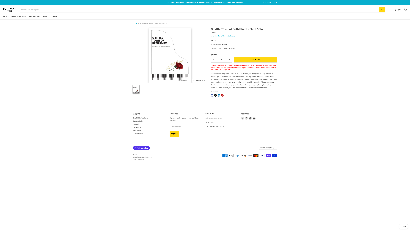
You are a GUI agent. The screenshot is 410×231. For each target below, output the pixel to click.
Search (135, 155)
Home (135, 23)
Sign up (174, 133)
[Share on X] (215, 95)
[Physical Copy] (217, 51)
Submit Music (137, 130)
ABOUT (45, 16)
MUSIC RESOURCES (18, 16)
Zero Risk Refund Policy (140, 118)
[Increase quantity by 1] (229, 60)
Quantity (214, 55)
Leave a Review (138, 133)
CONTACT (55, 16)
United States (269, 2)
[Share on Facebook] (212, 95)
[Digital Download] (230, 51)
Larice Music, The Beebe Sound (224, 36)
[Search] (382, 9)
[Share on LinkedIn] (219, 95)
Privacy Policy (137, 127)
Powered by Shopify (138, 159)
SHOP (5, 16)
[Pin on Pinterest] (222, 95)
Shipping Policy (138, 121)
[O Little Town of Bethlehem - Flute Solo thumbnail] (136, 89)
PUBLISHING (34, 16)
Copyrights (136, 124)
